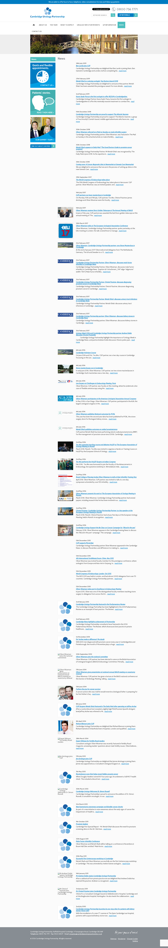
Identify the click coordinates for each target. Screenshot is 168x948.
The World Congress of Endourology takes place (93, 180)
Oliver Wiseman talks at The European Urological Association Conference (102, 226)
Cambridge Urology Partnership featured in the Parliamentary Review (100, 604)
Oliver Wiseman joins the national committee (92, 657)
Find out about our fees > (40, 146)
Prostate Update (82, 824)
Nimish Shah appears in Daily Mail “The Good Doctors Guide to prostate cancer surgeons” (104, 148)
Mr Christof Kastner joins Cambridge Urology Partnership (96, 891)
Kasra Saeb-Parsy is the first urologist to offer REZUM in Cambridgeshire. (101, 97)
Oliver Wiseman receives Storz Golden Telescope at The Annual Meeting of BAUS (104, 210)
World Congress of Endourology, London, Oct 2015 (93, 574)
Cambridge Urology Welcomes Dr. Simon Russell (93, 791)
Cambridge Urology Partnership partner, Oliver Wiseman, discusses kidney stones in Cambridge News (105, 317)
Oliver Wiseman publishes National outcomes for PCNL (95, 414)
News (121, 25)
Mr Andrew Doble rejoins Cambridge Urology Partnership (96, 876)
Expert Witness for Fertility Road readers (90, 741)
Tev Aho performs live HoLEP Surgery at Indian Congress (96, 462)
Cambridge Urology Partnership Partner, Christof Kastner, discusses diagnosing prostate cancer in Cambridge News (103, 283)
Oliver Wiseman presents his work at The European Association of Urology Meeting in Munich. (106, 494)
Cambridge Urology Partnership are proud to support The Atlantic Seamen (102, 114)
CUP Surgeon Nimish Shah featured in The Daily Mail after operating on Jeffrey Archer (106, 706)
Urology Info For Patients (88, 25)
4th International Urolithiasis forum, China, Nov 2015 (95, 558)
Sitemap (113, 939)
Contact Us (37, 31)
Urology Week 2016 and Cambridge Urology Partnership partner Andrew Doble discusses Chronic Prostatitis (104, 334)
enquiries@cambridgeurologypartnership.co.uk (85, 934)
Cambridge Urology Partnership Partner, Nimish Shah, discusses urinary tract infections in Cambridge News (106, 300)
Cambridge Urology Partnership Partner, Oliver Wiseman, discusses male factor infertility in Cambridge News (104, 263)
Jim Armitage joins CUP (84, 759)
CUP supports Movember (85, 543)
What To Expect (67, 25)
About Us (43, 25)
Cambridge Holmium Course (86, 353)
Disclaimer (121, 939)
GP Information (109, 25)
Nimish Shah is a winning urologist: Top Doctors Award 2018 (97, 81)
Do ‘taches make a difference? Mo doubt (90, 639)
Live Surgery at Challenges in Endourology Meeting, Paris (96, 383)
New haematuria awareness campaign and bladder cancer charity (99, 807)
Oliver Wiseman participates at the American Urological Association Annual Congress (106, 399)
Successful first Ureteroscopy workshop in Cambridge (94, 859)
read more (122, 71)
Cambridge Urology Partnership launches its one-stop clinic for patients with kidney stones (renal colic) (105, 910)
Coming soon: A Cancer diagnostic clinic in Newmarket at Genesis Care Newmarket (105, 164)
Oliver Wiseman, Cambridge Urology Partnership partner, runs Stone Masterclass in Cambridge (105, 246)
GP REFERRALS (124, 15)
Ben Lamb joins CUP (83, 66)
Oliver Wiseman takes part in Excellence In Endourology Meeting (98, 589)
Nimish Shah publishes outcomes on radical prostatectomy (96, 429)
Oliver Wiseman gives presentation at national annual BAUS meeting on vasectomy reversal (105, 673)
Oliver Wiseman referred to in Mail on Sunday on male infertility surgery (101, 132)
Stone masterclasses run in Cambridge (89, 368)
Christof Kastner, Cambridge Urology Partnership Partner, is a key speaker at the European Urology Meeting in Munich (104, 511)
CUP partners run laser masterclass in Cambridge (93, 195)
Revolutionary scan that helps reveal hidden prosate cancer (97, 774)
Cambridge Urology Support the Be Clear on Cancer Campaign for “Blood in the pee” (105, 528)
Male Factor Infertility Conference (88, 841)
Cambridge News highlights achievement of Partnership (95, 622)
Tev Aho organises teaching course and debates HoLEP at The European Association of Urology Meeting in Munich (106, 445)
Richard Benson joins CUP (85, 724)
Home (33, 25)
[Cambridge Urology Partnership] (47, 14)
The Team (53, 25)
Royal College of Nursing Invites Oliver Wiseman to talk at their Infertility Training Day (106, 477)
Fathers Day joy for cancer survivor (88, 689)
